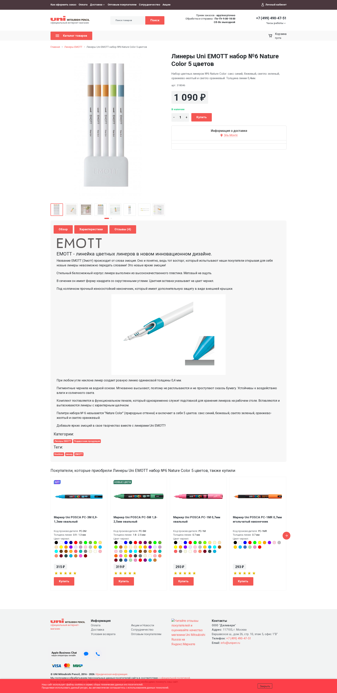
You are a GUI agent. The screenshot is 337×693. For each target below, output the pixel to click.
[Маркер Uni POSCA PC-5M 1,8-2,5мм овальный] (139, 496)
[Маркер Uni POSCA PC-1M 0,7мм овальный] (198, 496)
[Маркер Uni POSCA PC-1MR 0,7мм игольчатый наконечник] (258, 496)
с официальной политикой (174, 677)
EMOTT (79, 454)
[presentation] (286, 536)
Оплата (83, 4)
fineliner (58, 454)
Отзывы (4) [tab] (122, 229)
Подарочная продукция (87, 441)
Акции (166, 4)
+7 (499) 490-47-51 (271, 18)
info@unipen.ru (230, 643)
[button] (106, 218)
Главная (55, 46)
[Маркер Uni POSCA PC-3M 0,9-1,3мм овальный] (79, 496)
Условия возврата (103, 634)
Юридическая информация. (112, 674)
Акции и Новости (142, 625)
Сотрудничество (149, 4)
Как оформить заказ (63, 4)
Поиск (154, 20)
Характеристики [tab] (91, 229)
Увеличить (108, 125)
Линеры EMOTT (73, 46)
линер (69, 454)
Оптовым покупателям (122, 4)
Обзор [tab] (63, 229)
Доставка (96, 4)
